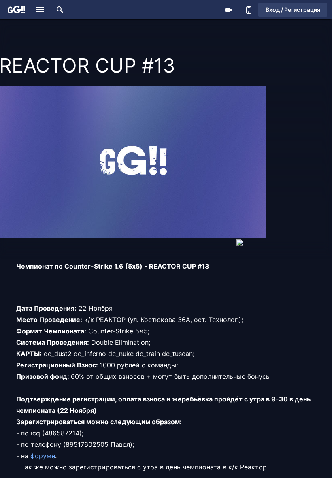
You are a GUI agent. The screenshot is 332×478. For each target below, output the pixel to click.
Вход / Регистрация (293, 9)
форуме (42, 456)
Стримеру (228, 9)
